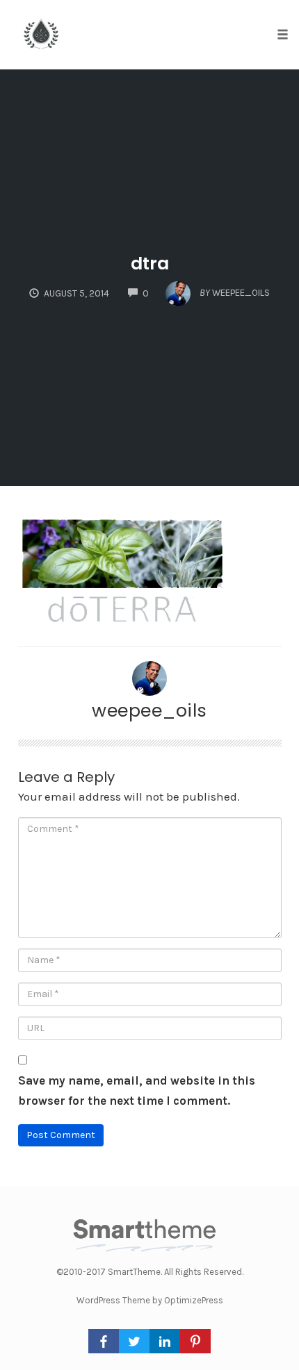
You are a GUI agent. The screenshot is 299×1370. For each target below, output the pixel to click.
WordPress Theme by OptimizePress (149, 1300)
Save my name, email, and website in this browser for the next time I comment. (136, 1091)
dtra (150, 263)
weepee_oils (149, 710)
